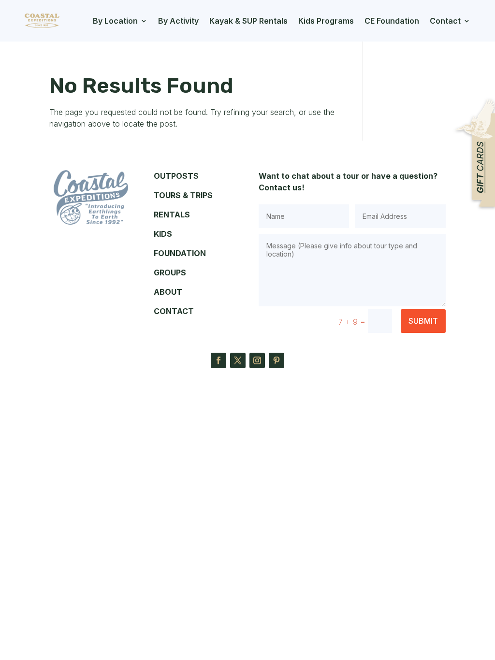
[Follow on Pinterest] (276, 360)
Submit (423, 321)
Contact (445, 21)
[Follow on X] (238, 360)
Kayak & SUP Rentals (248, 21)
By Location (115, 21)
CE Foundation (391, 21)
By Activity (178, 21)
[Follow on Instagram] (257, 360)
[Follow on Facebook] (218, 360)
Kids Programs (326, 21)
